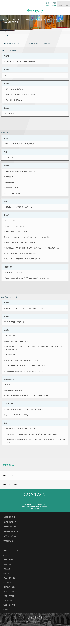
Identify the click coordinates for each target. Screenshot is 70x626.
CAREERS (6, 609)
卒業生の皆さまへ (10, 526)
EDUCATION (7, 564)
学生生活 (6, 568)
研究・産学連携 (9, 577)
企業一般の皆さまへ (10, 536)
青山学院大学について (12, 550)
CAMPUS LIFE (8, 573)
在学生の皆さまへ (10, 522)
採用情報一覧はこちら (9, 465)
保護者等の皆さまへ (10, 531)
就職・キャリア (9, 605)
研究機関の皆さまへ (10, 541)
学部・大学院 (8, 559)
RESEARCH (7, 582)
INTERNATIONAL (9, 591)
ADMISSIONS (7, 600)
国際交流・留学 (9, 587)
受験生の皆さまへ (10, 517)
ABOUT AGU (7, 555)
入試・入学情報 (9, 596)
